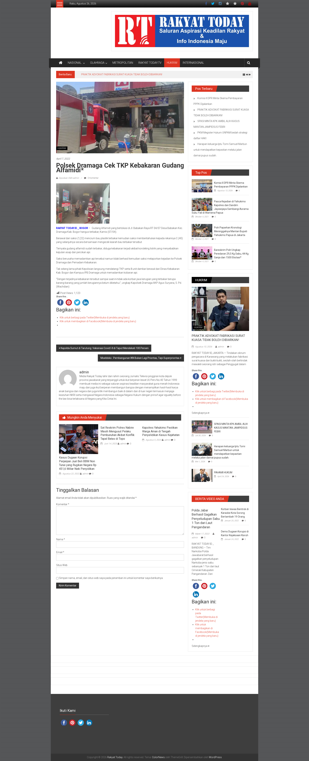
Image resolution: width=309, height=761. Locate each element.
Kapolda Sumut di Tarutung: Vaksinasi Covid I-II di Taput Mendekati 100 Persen (105, 348)
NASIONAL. (75, 62)
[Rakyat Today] (60, 62)
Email (60, 552)
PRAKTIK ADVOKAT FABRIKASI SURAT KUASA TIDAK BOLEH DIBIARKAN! (121, 74)
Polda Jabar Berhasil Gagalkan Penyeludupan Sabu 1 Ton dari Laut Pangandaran (206, 518)
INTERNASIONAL (193, 62)
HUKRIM (172, 62)
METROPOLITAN (122, 62)
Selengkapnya (200, 412)
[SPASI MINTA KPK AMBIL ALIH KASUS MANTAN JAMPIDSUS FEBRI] (202, 426)
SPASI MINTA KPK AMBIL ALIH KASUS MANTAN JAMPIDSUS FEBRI (231, 428)
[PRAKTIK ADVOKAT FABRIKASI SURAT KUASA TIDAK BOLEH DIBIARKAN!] (220, 308)
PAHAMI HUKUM (223, 472)
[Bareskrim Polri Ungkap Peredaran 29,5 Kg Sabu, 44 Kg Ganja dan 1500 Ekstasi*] (202, 252)
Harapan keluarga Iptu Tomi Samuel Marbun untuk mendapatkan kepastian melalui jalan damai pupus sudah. (220, 150)
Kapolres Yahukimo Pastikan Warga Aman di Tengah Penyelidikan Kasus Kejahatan (161, 431)
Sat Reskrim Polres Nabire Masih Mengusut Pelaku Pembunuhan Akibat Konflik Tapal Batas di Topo (117, 433)
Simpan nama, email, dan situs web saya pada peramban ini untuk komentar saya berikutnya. (111, 578)
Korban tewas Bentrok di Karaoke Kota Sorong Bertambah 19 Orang (235, 513)
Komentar (62, 504)
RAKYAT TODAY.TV (149, 62)
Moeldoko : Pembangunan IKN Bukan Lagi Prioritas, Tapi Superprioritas (140, 358)
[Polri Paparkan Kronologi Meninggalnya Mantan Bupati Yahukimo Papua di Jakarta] (202, 230)
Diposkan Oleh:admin (69, 178)
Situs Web (61, 565)
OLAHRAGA (97, 62)
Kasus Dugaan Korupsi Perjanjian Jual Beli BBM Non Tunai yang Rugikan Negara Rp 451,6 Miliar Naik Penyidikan (77, 463)
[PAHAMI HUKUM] (202, 475)
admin (85, 473)
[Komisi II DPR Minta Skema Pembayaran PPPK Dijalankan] (202, 185)
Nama (60, 539)
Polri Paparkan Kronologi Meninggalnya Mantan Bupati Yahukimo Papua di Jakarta (230, 231)
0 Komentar (93, 178)
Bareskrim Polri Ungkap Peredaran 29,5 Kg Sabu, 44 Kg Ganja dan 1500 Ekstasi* (231, 253)
